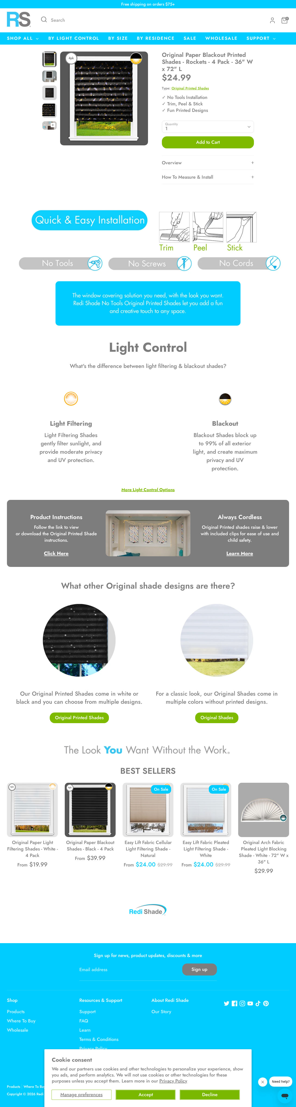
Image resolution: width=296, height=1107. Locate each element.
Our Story (161, 1011)
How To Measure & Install (187, 177)
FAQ (83, 1021)
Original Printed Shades (190, 88)
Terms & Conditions (98, 1039)
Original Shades (216, 717)
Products (16, 1011)
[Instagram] (242, 1003)
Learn (85, 1030)
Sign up (199, 969)
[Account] (272, 20)
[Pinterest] (266, 1003)
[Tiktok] (258, 1003)
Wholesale (221, 38)
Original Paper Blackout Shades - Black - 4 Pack (90, 845)
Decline (210, 1094)
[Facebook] (234, 1003)
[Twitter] (226, 1003)
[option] (104, 100)
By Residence (156, 38)
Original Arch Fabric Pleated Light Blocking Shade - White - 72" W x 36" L (263, 852)
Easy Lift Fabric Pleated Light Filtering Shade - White (206, 849)
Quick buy (32, 828)
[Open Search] (44, 19)
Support (259, 38)
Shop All (21, 38)
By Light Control (73, 38)
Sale (190, 38)
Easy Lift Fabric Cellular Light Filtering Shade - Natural (148, 849)
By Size (118, 38)
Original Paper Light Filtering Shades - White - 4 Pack (32, 849)
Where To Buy (21, 1021)
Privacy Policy (173, 1081)
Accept (146, 1094)
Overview (172, 162)
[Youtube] (250, 1003)
